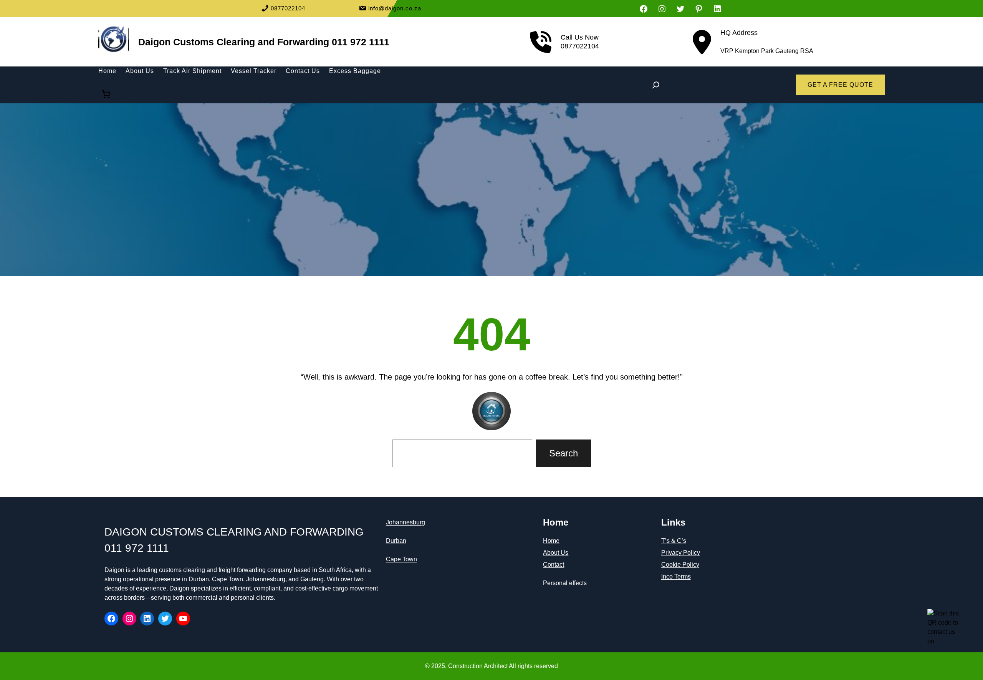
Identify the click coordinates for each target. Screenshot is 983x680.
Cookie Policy (680, 564)
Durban (396, 540)
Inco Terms (676, 576)
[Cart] (106, 94)
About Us (555, 552)
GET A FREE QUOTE (840, 84)
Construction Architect (478, 666)
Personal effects (565, 583)
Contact (553, 564)
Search (563, 453)
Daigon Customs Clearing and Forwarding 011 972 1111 (263, 41)
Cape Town (401, 559)
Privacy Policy (680, 552)
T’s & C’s (673, 540)
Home (551, 540)
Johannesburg (405, 522)
